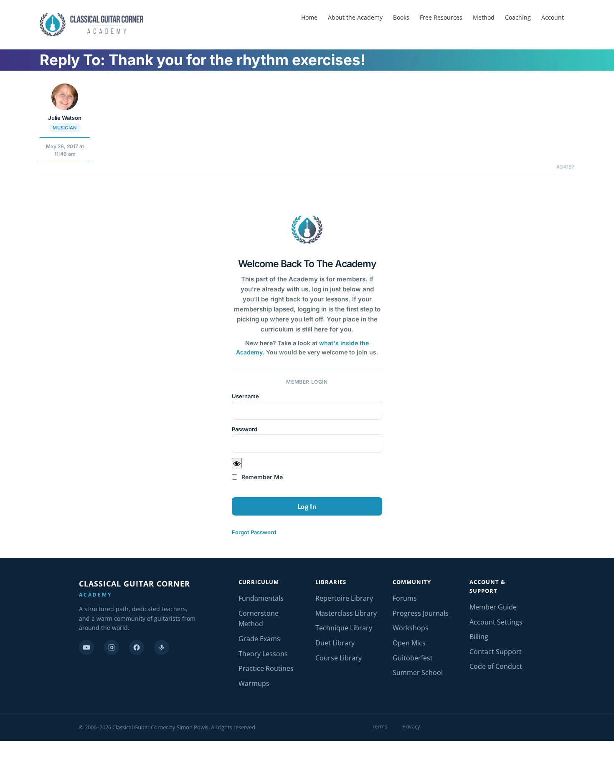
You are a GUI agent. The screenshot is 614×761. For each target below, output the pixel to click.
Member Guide (493, 607)
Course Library (338, 657)
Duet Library (335, 642)
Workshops (411, 627)
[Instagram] (111, 647)
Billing (478, 636)
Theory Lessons (263, 653)
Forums (405, 598)
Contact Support (495, 651)
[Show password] (237, 463)
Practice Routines (266, 668)
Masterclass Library (346, 613)
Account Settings (496, 622)
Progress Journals (421, 613)
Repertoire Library (344, 598)
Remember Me (261, 476)
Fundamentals (261, 598)
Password (244, 429)
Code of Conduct (495, 666)
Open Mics (409, 642)
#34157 (565, 167)
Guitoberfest (413, 657)
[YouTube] (86, 647)
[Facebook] (136, 647)
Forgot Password (254, 532)
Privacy (411, 726)
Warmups (253, 683)
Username (245, 396)
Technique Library (343, 627)
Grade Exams (259, 638)
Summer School (418, 672)
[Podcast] (161, 647)
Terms (379, 726)
